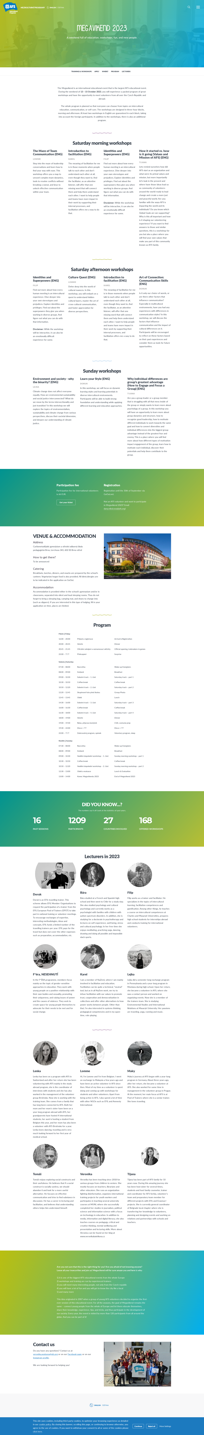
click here (37, 1431)
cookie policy (45, 1424)
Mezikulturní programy (10, 8)
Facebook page (75, 1354)
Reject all (151, 1426)
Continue (138, 1426)
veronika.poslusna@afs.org (45, 1354)
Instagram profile (41, 1357)
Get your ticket (66, 502)
